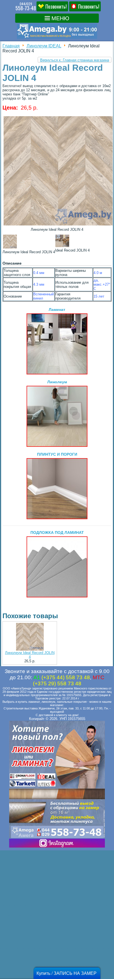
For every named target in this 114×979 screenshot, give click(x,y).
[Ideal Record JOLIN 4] (58, 225)
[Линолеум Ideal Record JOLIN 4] (29, 637)
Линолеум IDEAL (44, 46)
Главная (11, 46)
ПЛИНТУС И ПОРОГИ (57, 454)
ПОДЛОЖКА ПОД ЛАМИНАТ (57, 532)
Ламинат (57, 309)
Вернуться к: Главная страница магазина (74, 60)
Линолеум (57, 382)
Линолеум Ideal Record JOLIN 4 (30, 655)
